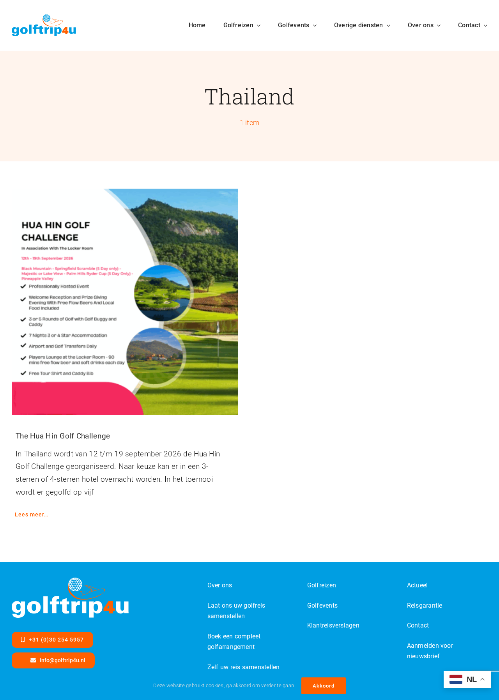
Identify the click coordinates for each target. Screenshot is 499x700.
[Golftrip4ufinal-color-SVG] (44, 18)
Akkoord (323, 686)
